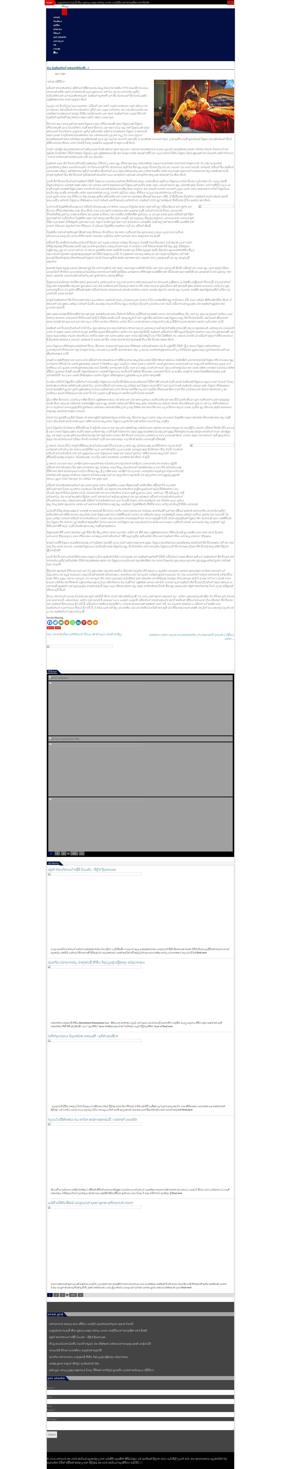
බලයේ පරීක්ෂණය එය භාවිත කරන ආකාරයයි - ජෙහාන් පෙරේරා (92, 1119)
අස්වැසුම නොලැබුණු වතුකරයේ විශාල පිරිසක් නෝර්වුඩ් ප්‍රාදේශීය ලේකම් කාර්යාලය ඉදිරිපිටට (101, 1370)
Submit (52, 1434)
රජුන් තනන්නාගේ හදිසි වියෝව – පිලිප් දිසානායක (77, 1337)
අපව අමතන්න (59, 37)
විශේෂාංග (57, 21)
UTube (56, 49)
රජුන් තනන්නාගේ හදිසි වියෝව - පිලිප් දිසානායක (82, 869)
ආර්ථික (56, 25)
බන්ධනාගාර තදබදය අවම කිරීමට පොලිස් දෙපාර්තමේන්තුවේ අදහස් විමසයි (91, 1323)
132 (74, 853)
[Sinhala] (57, 53)
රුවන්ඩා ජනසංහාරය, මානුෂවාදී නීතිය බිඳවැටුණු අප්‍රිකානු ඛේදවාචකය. (96, 962)
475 (73, 1295)
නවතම (56, 17)
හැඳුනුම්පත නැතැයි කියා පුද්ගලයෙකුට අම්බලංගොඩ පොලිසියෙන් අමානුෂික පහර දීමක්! (103, 2)
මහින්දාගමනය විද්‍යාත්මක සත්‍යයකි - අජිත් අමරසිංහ (83, 1036)
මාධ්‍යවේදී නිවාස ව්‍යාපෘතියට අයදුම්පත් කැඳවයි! (75, 1350)
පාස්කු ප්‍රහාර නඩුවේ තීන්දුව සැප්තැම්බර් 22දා (74, 1363)
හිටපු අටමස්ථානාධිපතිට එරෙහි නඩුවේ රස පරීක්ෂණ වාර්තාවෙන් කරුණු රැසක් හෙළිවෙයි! (100, 1343)
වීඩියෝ (56, 33)
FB (54, 45)
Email (51, 1409)
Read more (202, 952)
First (49, 1396)
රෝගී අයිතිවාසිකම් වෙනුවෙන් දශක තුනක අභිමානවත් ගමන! (90, 1203)
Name (51, 1387)
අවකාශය (57, 29)
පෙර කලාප (58, 41)
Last (49, 1406)
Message (52, 1419)
